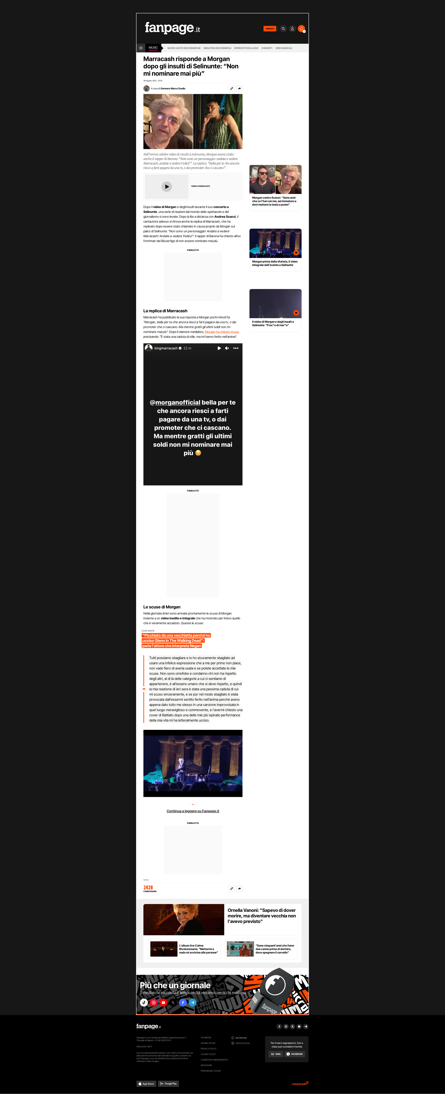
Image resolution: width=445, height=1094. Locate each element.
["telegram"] (193, 1003)
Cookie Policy (208, 1054)
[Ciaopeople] (300, 1084)
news (146, 880)
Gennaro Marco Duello (173, 88)
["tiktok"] (144, 1003)
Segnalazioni (208, 1043)
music (153, 47)
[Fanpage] (148, 1026)
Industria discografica (217, 48)
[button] (239, 88)
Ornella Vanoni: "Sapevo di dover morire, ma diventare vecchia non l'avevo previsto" (262, 916)
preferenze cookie (211, 1071)
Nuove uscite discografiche (184, 48)
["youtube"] (163, 1003)
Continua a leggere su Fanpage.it (193, 811)
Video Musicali (283, 48)
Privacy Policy (208, 1048)
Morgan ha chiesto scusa (222, 332)
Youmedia (206, 1037)
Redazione (206, 1065)
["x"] (173, 1003)
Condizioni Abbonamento (214, 1059)
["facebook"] (183, 1003)
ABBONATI (270, 29)
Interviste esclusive (246, 48)
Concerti (266, 48)
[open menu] (140, 48)
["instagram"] (154, 1003)
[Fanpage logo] (168, 28)
